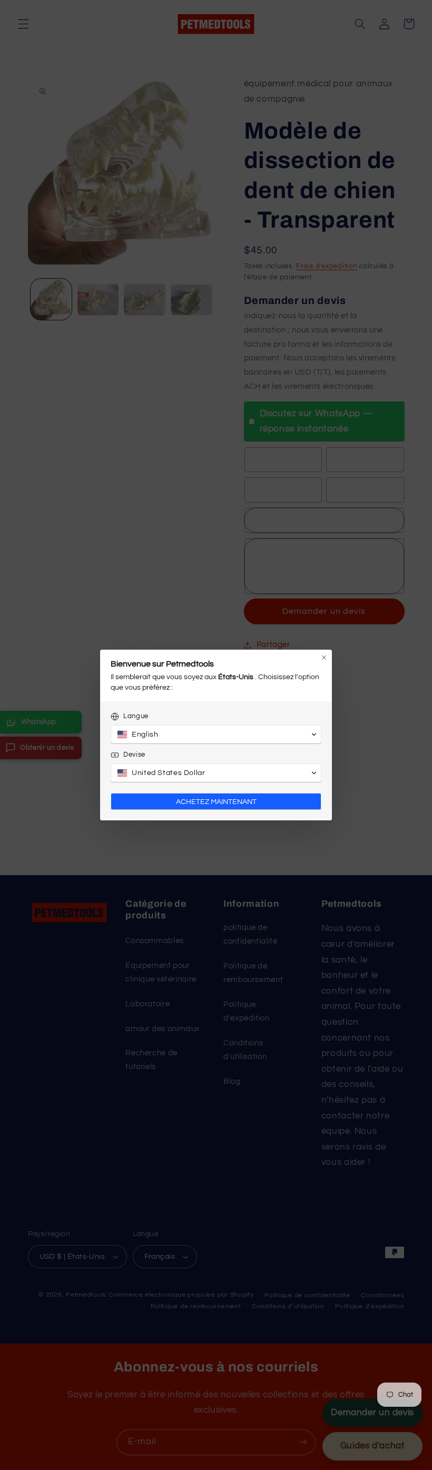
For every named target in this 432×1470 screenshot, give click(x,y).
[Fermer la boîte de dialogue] (324, 657)
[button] (216, 734)
